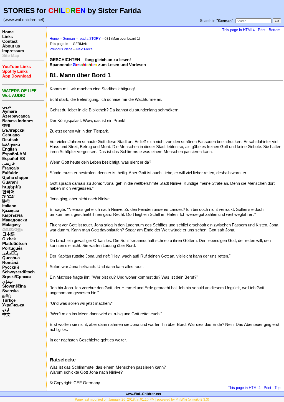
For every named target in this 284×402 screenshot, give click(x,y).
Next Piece (84, 49)
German (69, 39)
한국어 (8, 191)
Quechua (11, 257)
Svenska (10, 290)
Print (261, 30)
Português (12, 248)
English (9, 149)
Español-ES (13, 158)
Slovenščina (14, 286)
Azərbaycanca (16, 116)
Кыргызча (12, 215)
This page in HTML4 (238, 30)
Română (10, 262)
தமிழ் (6, 295)
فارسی (8, 163)
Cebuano (11, 135)
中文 (6, 314)
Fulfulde (10, 172)
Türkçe (9, 300)
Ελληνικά (11, 144)
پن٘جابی (10, 253)
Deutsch (10, 139)
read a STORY (90, 39)
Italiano (9, 205)
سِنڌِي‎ (7, 281)
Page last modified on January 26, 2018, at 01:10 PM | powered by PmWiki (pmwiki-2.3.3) (142, 399)
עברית (8, 196)
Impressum (13, 50)
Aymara (9, 111)
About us (11, 46)
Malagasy (11, 224)
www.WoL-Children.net (143, 394)
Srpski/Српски (16, 276)
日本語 (8, 234)
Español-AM (14, 153)
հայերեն (11, 186)
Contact (9, 41)
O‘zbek (9, 238)
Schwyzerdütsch (18, 271)
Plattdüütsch (14, 243)
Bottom (274, 30)
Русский (10, 267)
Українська (13, 305)
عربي (7, 106)
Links (7, 36)
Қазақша (10, 210)
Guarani (10, 182)
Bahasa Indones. (18, 120)
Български (13, 130)
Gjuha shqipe (15, 177)
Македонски (14, 220)
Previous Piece (61, 49)
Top (277, 388)
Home (8, 31)
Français (10, 168)
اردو (5, 309)
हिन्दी (5, 201)
